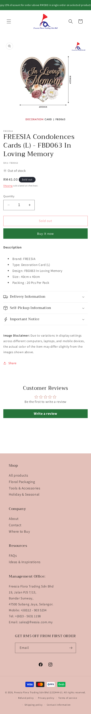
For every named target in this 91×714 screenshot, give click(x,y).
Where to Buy (19, 531)
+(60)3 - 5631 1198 (28, 616)
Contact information (59, 704)
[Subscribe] (71, 648)
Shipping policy (34, 704)
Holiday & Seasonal (24, 494)
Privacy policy (46, 697)
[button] (9, 21)
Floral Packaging (22, 481)
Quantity (8, 196)
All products (18, 475)
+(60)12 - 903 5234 (34, 610)
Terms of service (67, 697)
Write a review (45, 413)
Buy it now (45, 233)
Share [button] (12, 363)
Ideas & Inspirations (25, 562)
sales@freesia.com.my (36, 622)
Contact (15, 525)
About (14, 518)
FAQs (13, 555)
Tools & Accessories (24, 488)
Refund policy (26, 697)
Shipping (8, 185)
